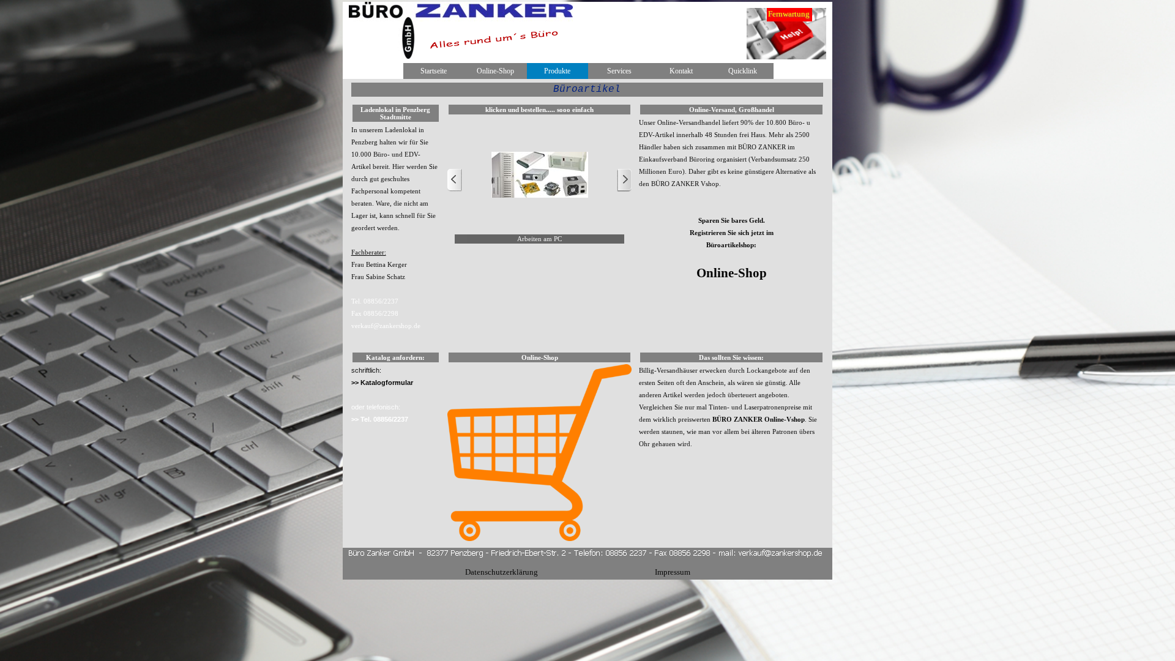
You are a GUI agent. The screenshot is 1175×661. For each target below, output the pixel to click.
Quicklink (742, 71)
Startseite (433, 71)
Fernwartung (789, 13)
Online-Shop (495, 71)
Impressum (672, 572)
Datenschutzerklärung (501, 572)
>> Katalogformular (382, 382)
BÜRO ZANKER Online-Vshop (758, 419)
